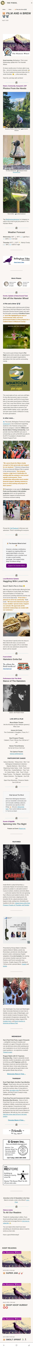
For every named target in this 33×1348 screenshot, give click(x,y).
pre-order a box (14, 1090)
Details (24, 964)
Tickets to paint (7, 1052)
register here (7, 1021)
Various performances (16, 753)
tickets (5, 966)
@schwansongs (16, 172)
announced (6, 424)
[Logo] (3, 3)
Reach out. (22, 828)
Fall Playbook (14, 528)
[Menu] (31, 3)
